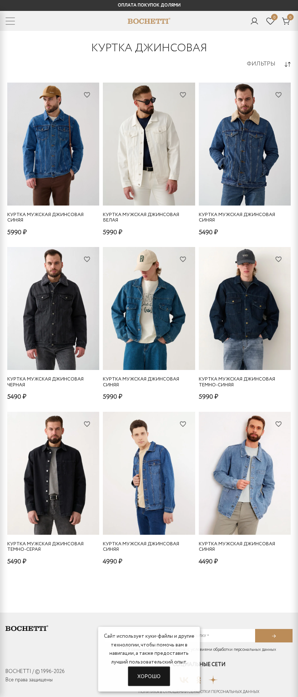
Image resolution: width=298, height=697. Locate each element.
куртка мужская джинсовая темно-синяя (237, 382)
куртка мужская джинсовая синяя (45, 217)
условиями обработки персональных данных (233, 649)
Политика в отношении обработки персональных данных (198, 692)
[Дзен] (213, 677)
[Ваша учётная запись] (254, 21)
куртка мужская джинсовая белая (141, 217)
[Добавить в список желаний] (86, 94)
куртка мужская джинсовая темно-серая (45, 547)
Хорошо (149, 676)
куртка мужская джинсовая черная (45, 382)
